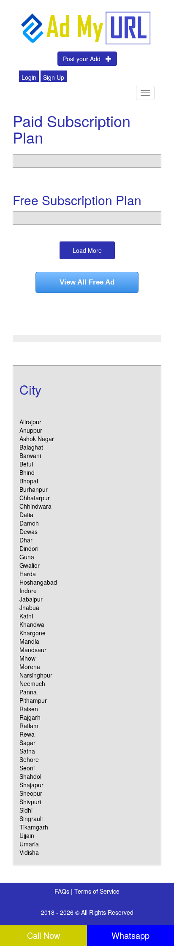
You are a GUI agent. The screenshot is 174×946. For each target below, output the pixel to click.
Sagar (27, 742)
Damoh (29, 523)
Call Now (43, 935)
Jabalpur (31, 599)
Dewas (28, 531)
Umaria (29, 844)
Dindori (28, 548)
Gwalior (29, 565)
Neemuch (32, 683)
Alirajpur (30, 421)
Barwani (30, 455)
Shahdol (30, 776)
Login (29, 77)
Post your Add (84, 58)
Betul (26, 464)
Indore (28, 590)
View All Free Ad (87, 282)
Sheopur (30, 793)
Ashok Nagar (36, 438)
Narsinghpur (35, 675)
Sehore (29, 759)
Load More (87, 250)
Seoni (27, 768)
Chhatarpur (34, 497)
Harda (27, 573)
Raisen (28, 709)
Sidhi (26, 810)
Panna (28, 692)
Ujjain (26, 835)
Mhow (27, 658)
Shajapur (31, 785)
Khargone (32, 633)
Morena (29, 666)
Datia (26, 514)
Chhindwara (35, 506)
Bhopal (28, 481)
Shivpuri (30, 801)
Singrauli (31, 818)
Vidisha (29, 852)
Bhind (27, 472)
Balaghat (31, 447)
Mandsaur (32, 649)
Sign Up (53, 77)
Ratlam (28, 725)
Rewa (27, 734)
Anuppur (30, 430)
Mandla (29, 641)
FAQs (62, 891)
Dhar (26, 540)
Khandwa (31, 624)
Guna (26, 557)
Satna (27, 751)
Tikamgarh (33, 827)
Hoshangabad (38, 582)
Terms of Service (97, 891)
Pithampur (33, 700)
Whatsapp (130, 935)
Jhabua (29, 607)
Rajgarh (30, 717)
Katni (26, 616)
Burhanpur (33, 489)
